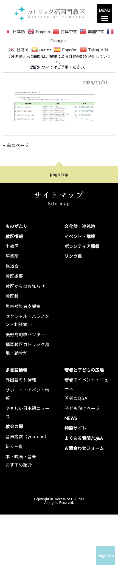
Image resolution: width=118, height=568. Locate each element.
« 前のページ (16, 145)
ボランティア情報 (82, 246)
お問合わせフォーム (84, 448)
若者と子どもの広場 (84, 370)
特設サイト (75, 428)
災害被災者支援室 (23, 306)
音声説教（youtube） (27, 436)
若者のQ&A (76, 398)
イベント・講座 (79, 236)
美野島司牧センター (25, 334)
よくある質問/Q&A (83, 438)
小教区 (12, 246)
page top (59, 174)
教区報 (12, 296)
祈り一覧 (14, 446)
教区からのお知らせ (25, 286)
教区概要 (14, 276)
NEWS (70, 418)
